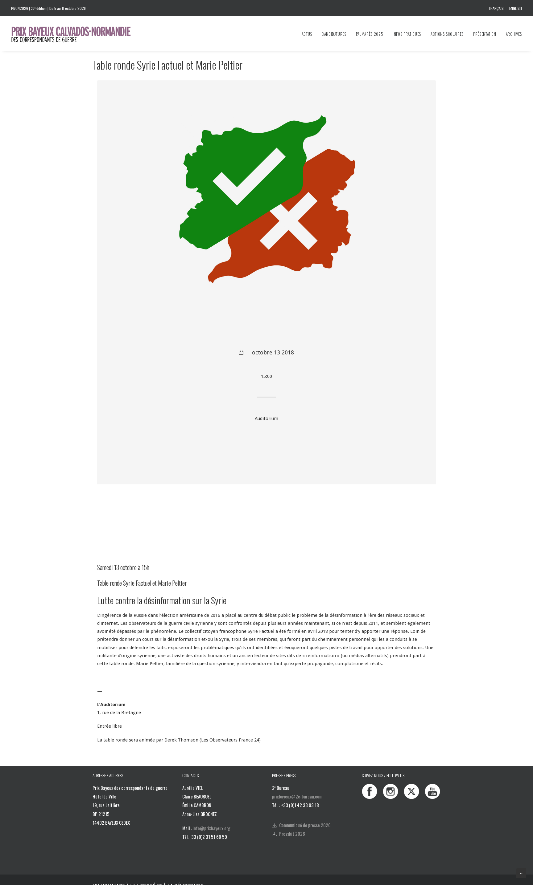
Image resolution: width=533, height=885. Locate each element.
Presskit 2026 (292, 833)
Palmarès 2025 (369, 34)
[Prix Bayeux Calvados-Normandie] (77, 34)
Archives (514, 34)
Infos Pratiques (407, 34)
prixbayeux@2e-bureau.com (297, 796)
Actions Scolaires (447, 34)
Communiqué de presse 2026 (305, 825)
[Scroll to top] (521, 873)
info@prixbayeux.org (211, 828)
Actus (307, 34)
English (515, 8)
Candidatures (334, 34)
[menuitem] (497, 8)
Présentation (484, 34)
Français (496, 8)
